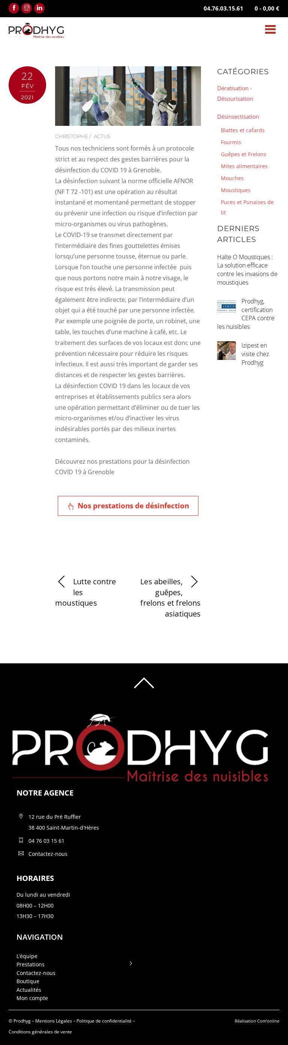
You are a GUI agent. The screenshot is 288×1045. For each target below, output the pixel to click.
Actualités (28, 989)
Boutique (27, 981)
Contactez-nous (36, 972)
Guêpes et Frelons (243, 154)
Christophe (71, 136)
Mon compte (32, 998)
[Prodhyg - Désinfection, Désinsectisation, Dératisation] (36, 34)
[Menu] (270, 29)
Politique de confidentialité (104, 1021)
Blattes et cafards (243, 130)
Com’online (268, 1021)
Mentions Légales (53, 1021)
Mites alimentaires (244, 166)
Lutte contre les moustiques (85, 592)
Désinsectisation (238, 116)
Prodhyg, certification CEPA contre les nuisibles (245, 314)
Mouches (232, 178)
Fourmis (231, 142)
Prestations (30, 964)
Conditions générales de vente (40, 1032)
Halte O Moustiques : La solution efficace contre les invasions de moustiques (247, 270)
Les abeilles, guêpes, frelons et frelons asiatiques (170, 597)
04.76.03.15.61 (223, 8)
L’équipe (27, 956)
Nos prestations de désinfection (133, 505)
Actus (102, 136)
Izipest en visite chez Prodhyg (255, 354)
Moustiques (235, 190)
